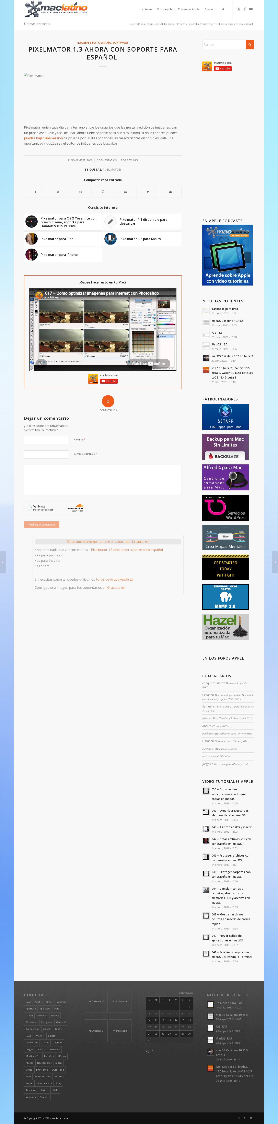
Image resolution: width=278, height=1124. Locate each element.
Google (47, 1028)
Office (29, 1069)
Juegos (29, 1049)
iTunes (45, 1042)
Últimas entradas (37, 24)
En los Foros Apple (223, 658)
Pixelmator (112, 169)
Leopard (41, 1049)
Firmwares (31, 1022)
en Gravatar (112, 587)
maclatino (208, 733)
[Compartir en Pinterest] (103, 192)
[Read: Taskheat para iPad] (206, 310)
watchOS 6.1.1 (224, 726)
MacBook (55, 1049)
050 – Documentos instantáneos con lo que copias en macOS (228, 794)
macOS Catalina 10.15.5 (227, 321)
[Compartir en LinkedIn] (125, 192)
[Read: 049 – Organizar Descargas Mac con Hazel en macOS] (206, 812)
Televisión (31, 1090)
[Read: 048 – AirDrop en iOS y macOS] (206, 828)
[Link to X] (239, 9)
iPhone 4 (39, 1035)
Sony (58, 1083)
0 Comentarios (107, 160)
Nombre (79, 439)
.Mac (28, 1001)
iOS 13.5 (216, 332)
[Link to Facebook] (245, 9)
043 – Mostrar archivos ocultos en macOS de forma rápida (230, 919)
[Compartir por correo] (170, 192)
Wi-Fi (55, 1090)
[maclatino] (56, 9)
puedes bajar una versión (43, 138)
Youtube (44, 1096)
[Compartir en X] (58, 192)
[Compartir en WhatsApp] (80, 192)
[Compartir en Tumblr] (148, 192)
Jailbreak (57, 1042)
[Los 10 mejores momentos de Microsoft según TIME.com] (3, 562)
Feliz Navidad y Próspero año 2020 (232, 718)
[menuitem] (147, 9)
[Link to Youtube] (251, 9)
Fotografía (46, 1022)
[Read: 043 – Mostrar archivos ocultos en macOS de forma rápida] (206, 916)
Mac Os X (49, 1056)
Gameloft (61, 1022)
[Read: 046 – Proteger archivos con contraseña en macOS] (206, 857)
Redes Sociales (43, 1076)
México (62, 1056)
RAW (28, 1076)
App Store (45, 1008)
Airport (50, 1001)
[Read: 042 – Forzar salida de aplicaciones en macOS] (206, 937)
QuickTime (58, 1069)
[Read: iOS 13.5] (206, 334)
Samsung (59, 1076)
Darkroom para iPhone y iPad (235, 733)
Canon (29, 1015)
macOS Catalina (228, 749)
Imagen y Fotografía (94, 42)
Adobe (38, 1001)
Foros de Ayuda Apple (112, 579)
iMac (28, 1035)
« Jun (149, 1051)
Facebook (42, 1015)
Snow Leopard (44, 1083)
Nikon (58, 1062)
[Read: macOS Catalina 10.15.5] (206, 322)
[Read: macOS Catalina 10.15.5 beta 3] (206, 357)
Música (29, 1062)
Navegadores (44, 1062)
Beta (56, 1008)
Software (120, 42)
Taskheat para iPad (224, 309)
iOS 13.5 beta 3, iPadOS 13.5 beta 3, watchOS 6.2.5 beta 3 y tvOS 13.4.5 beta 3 (232, 372)
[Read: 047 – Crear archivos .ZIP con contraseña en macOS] (206, 840)
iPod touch (32, 1042)
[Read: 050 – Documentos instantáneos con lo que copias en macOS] (206, 791)
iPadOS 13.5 (219, 344)
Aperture (31, 1008)
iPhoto (51, 1035)
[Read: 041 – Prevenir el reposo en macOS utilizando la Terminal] (206, 953)
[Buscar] (223, 9)
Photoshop (42, 1069)
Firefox (55, 1015)
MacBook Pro (33, 1056)
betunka (132, 160)
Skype (29, 1083)
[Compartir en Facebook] (35, 192)
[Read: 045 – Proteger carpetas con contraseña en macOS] (206, 873)
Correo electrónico (85, 453)
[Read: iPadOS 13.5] (206, 346)
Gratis (58, 1028)
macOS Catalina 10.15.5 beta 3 (232, 356)
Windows (31, 1096)
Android (61, 1001)
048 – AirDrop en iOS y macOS (231, 827)
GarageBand (32, 1028)
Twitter (45, 1090)
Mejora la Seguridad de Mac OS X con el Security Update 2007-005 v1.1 (227, 697)
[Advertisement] (228, 146)
